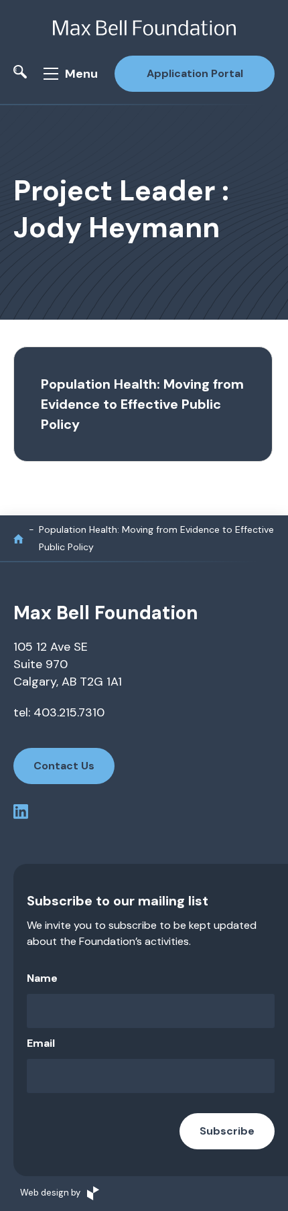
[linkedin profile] (20, 814)
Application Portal (195, 73)
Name (42, 978)
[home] (18, 538)
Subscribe (227, 1131)
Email (41, 1043)
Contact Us (63, 766)
